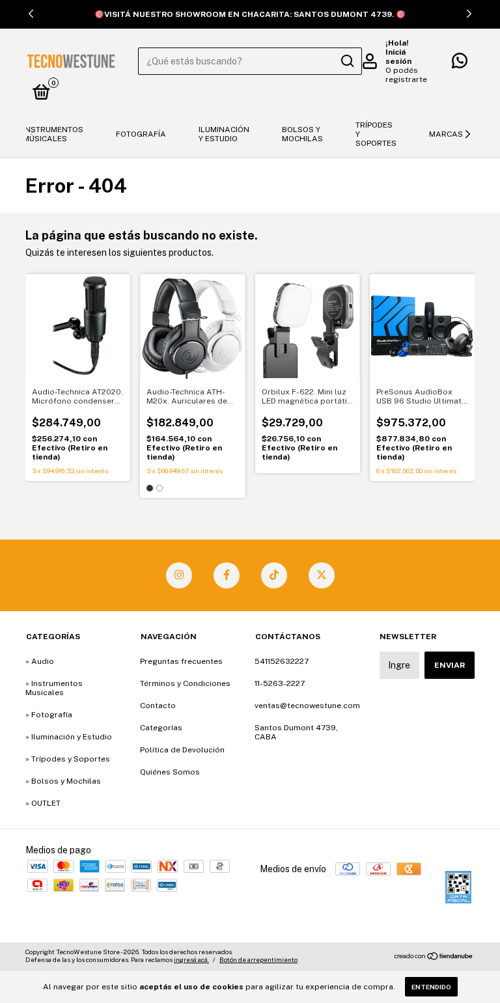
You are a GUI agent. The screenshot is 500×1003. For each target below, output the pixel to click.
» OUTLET (43, 803)
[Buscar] (346, 61)
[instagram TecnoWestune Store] (179, 575)
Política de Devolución (182, 749)
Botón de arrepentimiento (258, 959)
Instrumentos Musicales (53, 134)
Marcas (446, 134)
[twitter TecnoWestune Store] (322, 575)
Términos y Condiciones (185, 683)
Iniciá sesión (398, 57)
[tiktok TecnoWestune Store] (274, 575)
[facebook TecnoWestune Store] (227, 575)
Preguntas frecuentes (181, 661)
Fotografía (141, 134)
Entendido (431, 987)
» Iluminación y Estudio (68, 736)
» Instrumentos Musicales (54, 688)
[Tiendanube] (434, 957)
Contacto (158, 705)
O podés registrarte (406, 75)
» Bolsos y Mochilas (63, 781)
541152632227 (282, 661)
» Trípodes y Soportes (67, 758)
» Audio (39, 661)
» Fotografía (48, 714)
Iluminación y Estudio (224, 134)
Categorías (161, 727)
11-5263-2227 (280, 683)
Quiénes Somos (170, 771)
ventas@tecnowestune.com (307, 705)
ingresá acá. (191, 959)
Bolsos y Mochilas (302, 134)
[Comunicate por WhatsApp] (459, 64)
